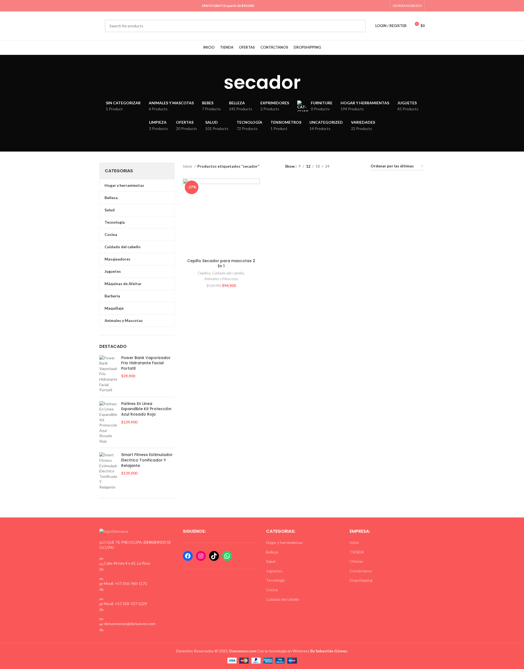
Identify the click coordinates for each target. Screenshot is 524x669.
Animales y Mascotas (221, 279)
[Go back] (217, 82)
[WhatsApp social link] (377, 5)
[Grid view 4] (359, 166)
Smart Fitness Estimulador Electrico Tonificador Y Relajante (147, 460)
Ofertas (356, 561)
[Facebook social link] (365, 5)
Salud (270, 561)
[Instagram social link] (371, 5)
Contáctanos (361, 571)
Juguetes (274, 571)
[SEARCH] (359, 26)
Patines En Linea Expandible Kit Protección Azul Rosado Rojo (146, 409)
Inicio (188, 166)
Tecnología (275, 580)
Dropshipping (361, 580)
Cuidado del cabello (228, 273)
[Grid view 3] (350, 166)
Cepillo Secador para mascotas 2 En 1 (221, 263)
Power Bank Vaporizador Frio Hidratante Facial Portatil (146, 363)
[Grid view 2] (342, 166)
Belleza (272, 552)
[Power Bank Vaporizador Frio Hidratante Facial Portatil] (108, 374)
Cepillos (204, 273)
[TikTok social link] (384, 5)
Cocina (272, 589)
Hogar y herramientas (284, 542)
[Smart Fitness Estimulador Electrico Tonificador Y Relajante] (108, 471)
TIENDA (357, 552)
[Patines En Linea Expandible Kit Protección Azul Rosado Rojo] (108, 422)
